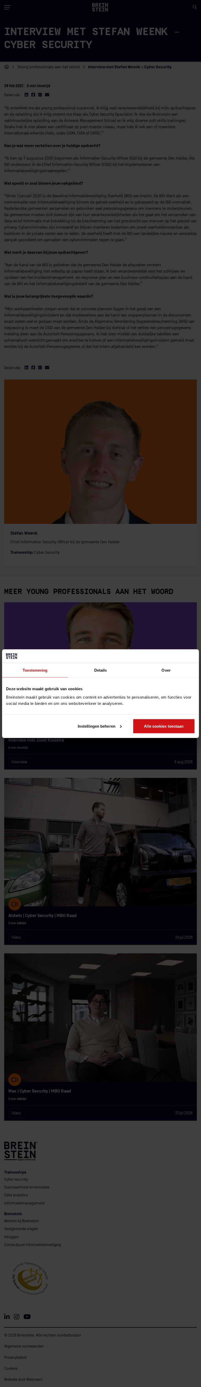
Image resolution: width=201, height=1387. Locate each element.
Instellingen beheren (96, 726)
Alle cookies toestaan (163, 726)
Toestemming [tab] (35, 670)
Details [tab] (100, 670)
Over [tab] (165, 670)
